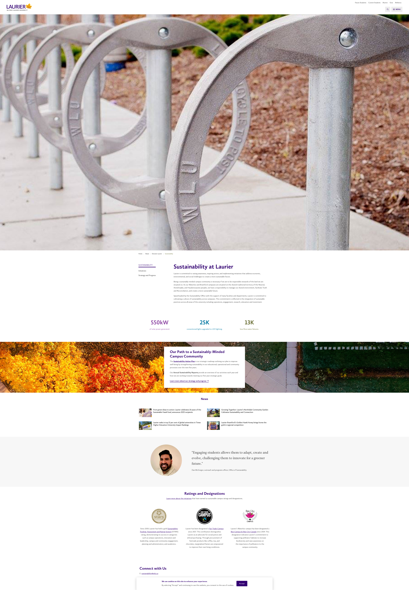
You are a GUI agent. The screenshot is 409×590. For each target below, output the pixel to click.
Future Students (360, 3)
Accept (242, 583)
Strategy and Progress (147, 275)
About (147, 254)
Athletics (398, 3)
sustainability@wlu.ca (150, 573)
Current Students (374, 3)
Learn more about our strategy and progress (188, 381)
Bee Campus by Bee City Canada (243, 532)
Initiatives (142, 271)
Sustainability (145, 265)
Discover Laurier (157, 254)
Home (140, 254)
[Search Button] (387, 9)
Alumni (385, 3)
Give (391, 3)
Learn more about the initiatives (179, 498)
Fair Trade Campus (216, 528)
